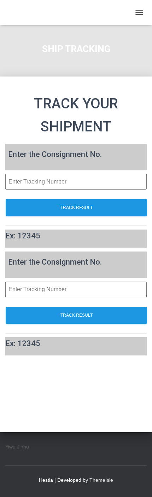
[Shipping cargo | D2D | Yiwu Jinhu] (68, 12)
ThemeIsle (101, 480)
